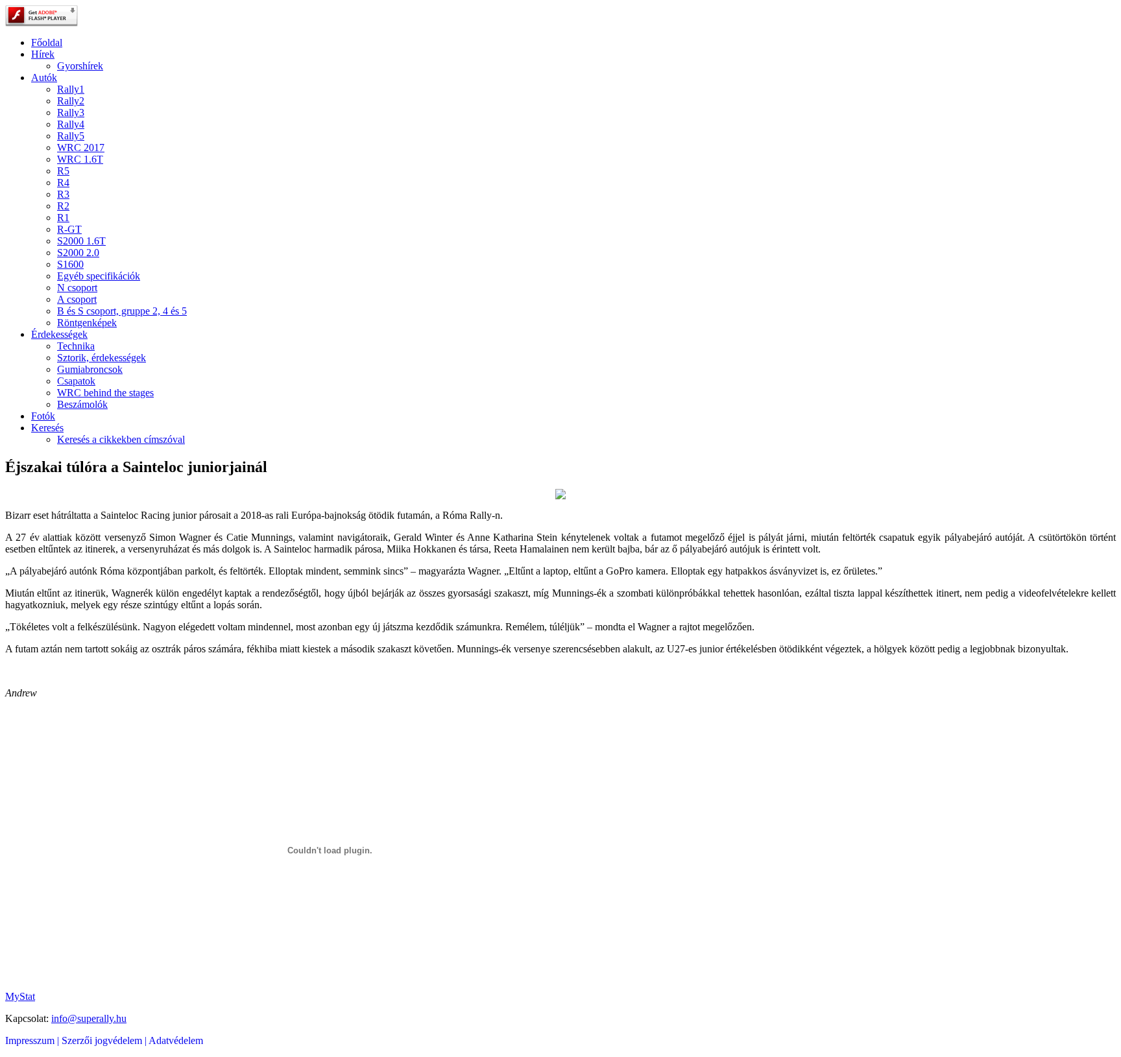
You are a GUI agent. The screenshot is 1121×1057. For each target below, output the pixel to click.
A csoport (77, 299)
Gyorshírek (80, 65)
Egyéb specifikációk (98, 275)
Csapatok (76, 380)
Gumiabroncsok (90, 369)
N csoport (77, 287)
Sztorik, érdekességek (101, 357)
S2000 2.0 (78, 252)
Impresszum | (33, 1040)
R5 (63, 170)
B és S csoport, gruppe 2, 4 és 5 (122, 310)
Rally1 (70, 89)
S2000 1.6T (81, 240)
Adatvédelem (176, 1040)
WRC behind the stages (105, 392)
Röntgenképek (87, 322)
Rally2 (70, 100)
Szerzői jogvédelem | (105, 1040)
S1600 (70, 264)
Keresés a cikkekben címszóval (121, 439)
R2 (63, 205)
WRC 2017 (80, 147)
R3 (63, 194)
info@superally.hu (89, 1018)
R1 (63, 217)
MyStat (20, 996)
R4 (63, 182)
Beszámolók (82, 404)
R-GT (69, 229)
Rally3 (70, 112)
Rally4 (70, 124)
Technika (76, 345)
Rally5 (70, 135)
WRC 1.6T (80, 159)
